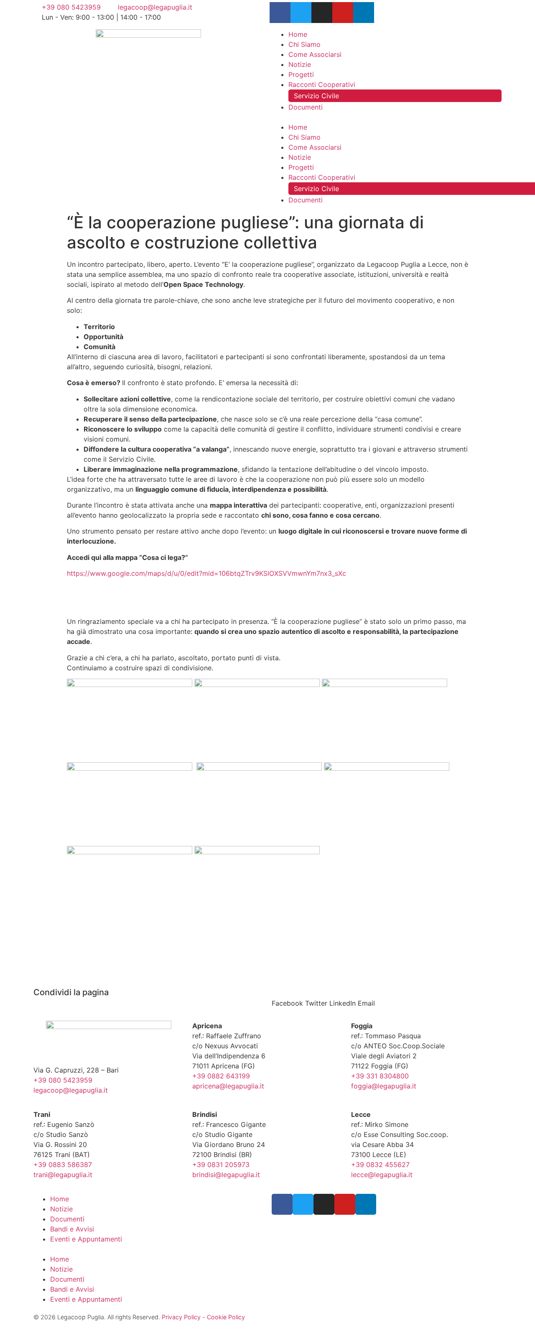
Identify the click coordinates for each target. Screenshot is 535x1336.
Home (297, 34)
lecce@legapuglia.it (382, 1174)
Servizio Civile (316, 96)
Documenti (305, 107)
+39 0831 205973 (221, 1164)
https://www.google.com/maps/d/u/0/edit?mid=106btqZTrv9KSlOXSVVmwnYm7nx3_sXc (206, 573)
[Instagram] (321, 12)
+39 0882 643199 (221, 1076)
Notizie (299, 64)
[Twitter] (300, 12)
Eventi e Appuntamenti (86, 1239)
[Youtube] (342, 12)
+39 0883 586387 (62, 1164)
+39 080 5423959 (62, 1080)
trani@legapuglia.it (62, 1174)
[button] (387, 117)
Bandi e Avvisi (72, 1229)
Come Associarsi (314, 54)
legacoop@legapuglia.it (70, 1090)
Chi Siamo (304, 44)
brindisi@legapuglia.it (226, 1174)
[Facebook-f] (280, 12)
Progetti (301, 74)
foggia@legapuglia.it (383, 1086)
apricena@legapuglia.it (228, 1086)
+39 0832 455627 (380, 1164)
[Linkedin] (363, 12)
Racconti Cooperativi (321, 84)
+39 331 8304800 (380, 1076)
